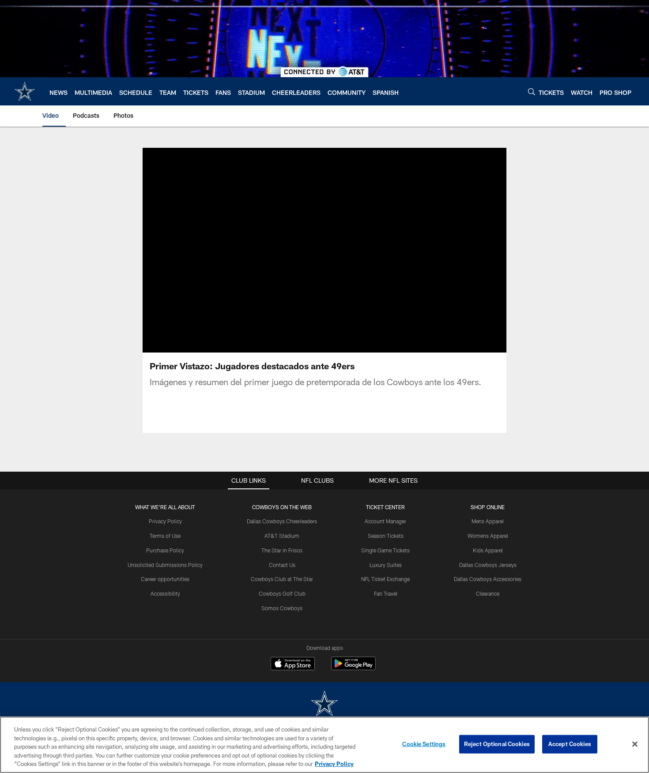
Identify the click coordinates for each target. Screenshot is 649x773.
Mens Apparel (488, 521)
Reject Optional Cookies (497, 743)
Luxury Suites (386, 565)
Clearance (487, 593)
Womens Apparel (488, 536)
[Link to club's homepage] (24, 91)
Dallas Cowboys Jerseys (488, 565)
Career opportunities (165, 579)
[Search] (531, 92)
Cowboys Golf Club (282, 593)
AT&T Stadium (281, 536)
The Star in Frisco (281, 550)
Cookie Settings (423, 743)
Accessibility (165, 593)
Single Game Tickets (385, 550)
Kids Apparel (488, 550)
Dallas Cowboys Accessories (487, 579)
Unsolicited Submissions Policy (165, 565)
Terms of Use (165, 536)
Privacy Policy (165, 521)
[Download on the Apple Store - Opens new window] (292, 664)
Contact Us (282, 565)
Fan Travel (385, 593)
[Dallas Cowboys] (324, 704)
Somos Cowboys (281, 608)
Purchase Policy (165, 550)
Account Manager (385, 521)
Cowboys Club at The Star (282, 579)
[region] (324, 745)
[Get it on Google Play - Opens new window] (353, 668)
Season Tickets (386, 536)
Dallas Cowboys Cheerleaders (282, 521)
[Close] (635, 744)
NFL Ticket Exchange (385, 579)
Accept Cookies (569, 743)
